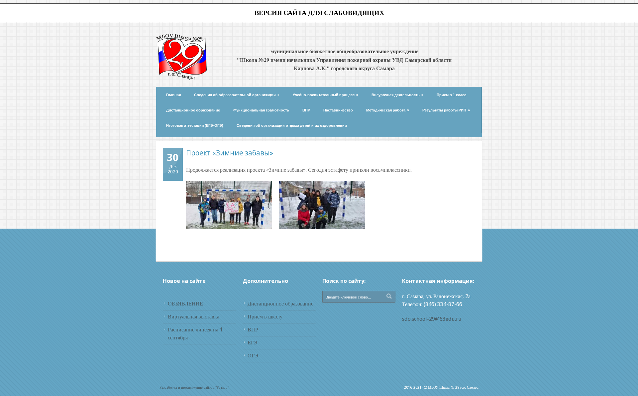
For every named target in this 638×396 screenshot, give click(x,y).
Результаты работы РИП (446, 110)
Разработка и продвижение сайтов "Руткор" (194, 387)
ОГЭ (253, 355)
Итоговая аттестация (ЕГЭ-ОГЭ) (194, 125)
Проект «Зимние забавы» (229, 152)
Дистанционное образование (193, 110)
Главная (173, 95)
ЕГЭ (253, 342)
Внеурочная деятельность (397, 95)
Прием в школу (265, 316)
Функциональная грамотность (261, 110)
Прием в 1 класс (451, 95)
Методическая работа (387, 110)
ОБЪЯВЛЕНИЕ (185, 303)
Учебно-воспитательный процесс (325, 95)
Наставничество (338, 110)
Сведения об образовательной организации (236, 95)
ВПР (306, 110)
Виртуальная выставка (193, 316)
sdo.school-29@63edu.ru (432, 319)
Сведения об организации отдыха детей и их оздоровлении (292, 125)
